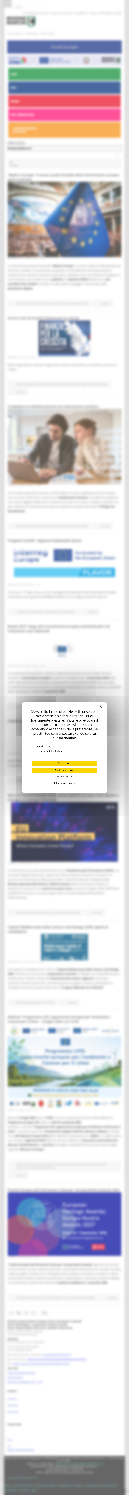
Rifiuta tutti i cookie (64, 770)
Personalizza (64, 776)
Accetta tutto (64, 763)
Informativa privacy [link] (64, 783)
